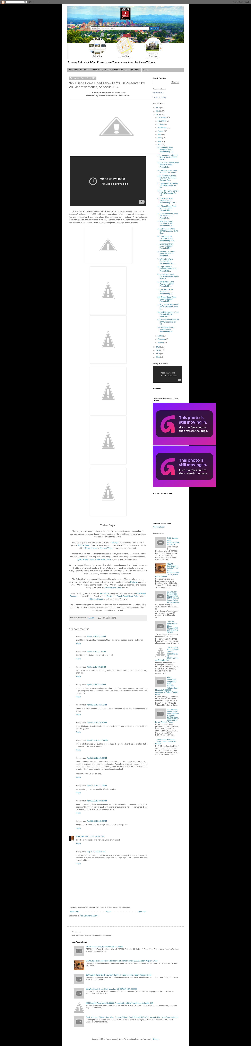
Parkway (134, 582)
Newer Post (74, 912)
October (161, 124)
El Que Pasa (83, 545)
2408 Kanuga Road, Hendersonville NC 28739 (173, 541)
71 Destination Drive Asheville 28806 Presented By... (165, 246)
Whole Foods (88, 559)
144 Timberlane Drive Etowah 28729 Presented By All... (166, 329)
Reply (78, 644)
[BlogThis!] (107, 617)
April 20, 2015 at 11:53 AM (97, 740)
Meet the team (158, 527)
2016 (158, 111)
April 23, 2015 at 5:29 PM (97, 821)
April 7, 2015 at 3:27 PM (96, 652)
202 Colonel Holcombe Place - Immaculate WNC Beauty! (165, 742)
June (160, 138)
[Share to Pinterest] (115, 617)
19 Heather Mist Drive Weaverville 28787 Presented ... (166, 254)
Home (108, 912)
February (161, 339)
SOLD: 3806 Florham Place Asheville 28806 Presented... (168, 165)
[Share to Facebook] (112, 617)
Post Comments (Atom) (89, 916)
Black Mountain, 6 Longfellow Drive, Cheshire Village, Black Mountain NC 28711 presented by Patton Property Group (132, 1017)
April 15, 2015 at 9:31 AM (97, 723)
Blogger (156, 1039)
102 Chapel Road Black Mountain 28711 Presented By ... (166, 208)
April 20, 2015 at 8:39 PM (97, 758)
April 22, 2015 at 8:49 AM (97, 801)
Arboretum (104, 593)
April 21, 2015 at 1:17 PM (97, 786)
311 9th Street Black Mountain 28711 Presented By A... (165, 292)
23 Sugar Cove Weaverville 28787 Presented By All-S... (168, 307)
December (162, 117)
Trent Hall (80, 836)
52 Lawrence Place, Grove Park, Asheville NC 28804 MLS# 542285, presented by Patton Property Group (167, 716)
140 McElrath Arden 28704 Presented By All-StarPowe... (168, 314)
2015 (158, 115)
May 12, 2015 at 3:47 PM (94, 836)
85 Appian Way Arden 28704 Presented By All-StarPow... (168, 276)
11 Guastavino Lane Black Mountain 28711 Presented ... (167, 216)
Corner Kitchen (91, 548)
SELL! (145, 70)
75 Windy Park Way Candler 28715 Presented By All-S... (166, 261)
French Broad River (113, 587)
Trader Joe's (100, 559)
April (160, 145)
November (162, 121)
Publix (109, 559)
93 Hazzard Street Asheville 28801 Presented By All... (168, 322)
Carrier (109, 596)
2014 (158, 347)
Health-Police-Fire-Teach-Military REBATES (109, 70)
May (160, 141)
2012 (158, 354)
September (162, 128)
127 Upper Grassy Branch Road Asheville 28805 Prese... (167, 157)
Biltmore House (96, 599)
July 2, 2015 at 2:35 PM (96, 852)
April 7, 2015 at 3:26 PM (96, 636)
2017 (158, 108)
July (159, 134)
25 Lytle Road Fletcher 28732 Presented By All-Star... (168, 231)
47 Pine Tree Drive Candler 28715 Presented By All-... (168, 193)
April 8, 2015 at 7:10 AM (96, 685)
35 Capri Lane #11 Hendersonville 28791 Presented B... (167, 269)
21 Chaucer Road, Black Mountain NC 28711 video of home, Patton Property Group (173, 597)
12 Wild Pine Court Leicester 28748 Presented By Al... (165, 223)
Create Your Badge (159, 97)
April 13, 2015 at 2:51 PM (97, 705)
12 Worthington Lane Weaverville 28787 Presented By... (165, 284)
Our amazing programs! (78, 70)
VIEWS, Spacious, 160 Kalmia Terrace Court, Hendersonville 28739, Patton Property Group (167, 570)
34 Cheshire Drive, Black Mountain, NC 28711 (167, 171)
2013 (158, 350)
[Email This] (104, 617)
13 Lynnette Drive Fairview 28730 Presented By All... (168, 185)
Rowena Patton (158, 92)
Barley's (115, 542)
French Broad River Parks (127, 596)
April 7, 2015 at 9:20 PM (96, 667)
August (161, 131)
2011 (158, 357)
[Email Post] (99, 617)
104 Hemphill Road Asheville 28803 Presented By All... (165, 150)
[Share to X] (109, 617)
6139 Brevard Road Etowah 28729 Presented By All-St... (166, 200)
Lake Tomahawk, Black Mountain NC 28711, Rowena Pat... (166, 178)
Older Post (142, 912)
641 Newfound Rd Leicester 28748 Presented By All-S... (166, 238)
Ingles (79, 559)
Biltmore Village (106, 548)
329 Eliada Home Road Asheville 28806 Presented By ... (166, 299)
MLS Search (135, 70)
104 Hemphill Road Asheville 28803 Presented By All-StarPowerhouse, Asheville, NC (167, 654)
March (160, 336)
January (161, 343)
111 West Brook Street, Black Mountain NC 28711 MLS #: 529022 (172, 627)
